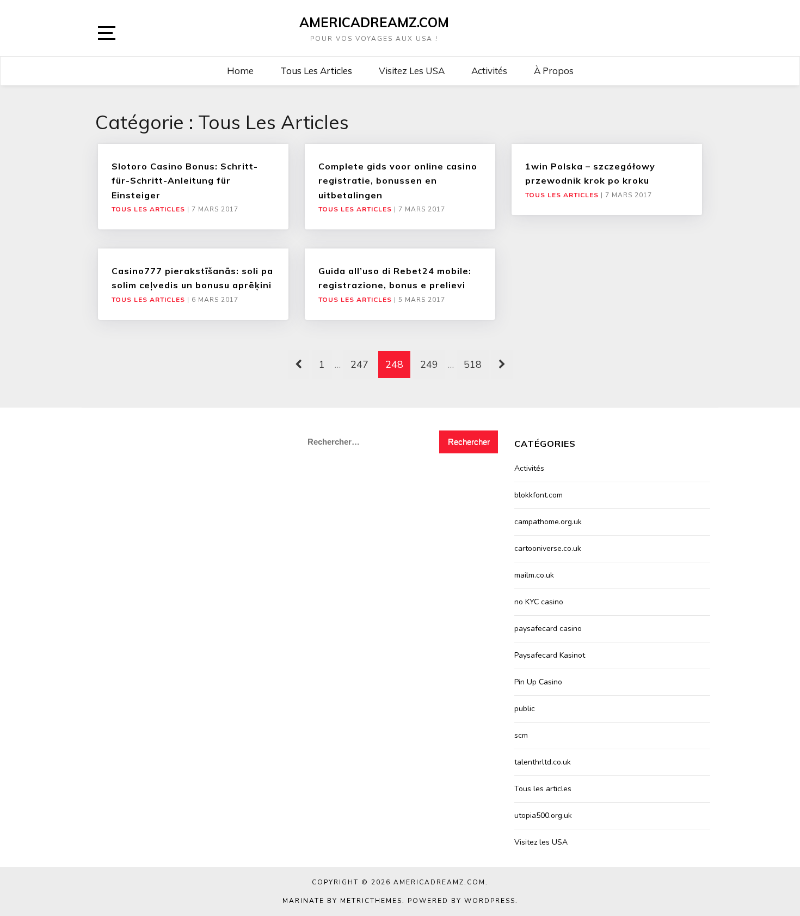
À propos (554, 70)
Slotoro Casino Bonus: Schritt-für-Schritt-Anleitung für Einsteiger (185, 181)
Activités (489, 70)
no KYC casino (538, 602)
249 (429, 364)
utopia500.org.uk (543, 815)
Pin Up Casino (538, 682)
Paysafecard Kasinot (549, 655)
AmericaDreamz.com (374, 22)
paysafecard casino (548, 628)
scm (521, 735)
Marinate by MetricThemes (342, 900)
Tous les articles (316, 70)
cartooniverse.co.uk (547, 548)
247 (359, 364)
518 (473, 364)
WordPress (489, 900)
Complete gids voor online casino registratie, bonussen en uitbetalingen (397, 181)
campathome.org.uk (548, 522)
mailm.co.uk (534, 575)
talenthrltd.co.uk (542, 762)
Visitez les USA (412, 70)
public (524, 708)
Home (240, 70)
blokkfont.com (538, 495)
